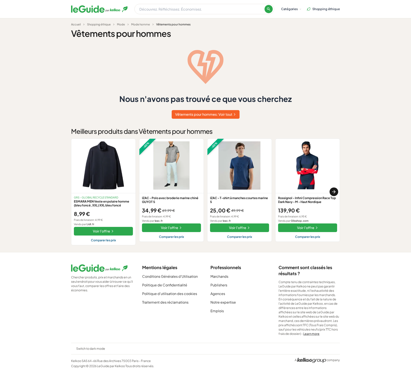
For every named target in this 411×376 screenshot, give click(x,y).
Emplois (217, 311)
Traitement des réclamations (165, 302)
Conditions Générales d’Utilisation (170, 276)
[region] (205, 192)
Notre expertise (223, 302)
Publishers (218, 285)
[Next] (334, 191)
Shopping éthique (99, 24)
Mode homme (140, 24)
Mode (121, 24)
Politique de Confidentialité (164, 285)
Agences (217, 293)
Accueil (76, 24)
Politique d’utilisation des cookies (169, 293)
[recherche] (269, 9)
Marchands (219, 276)
